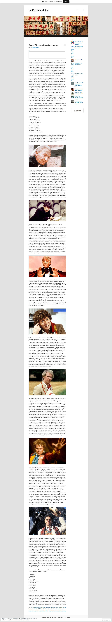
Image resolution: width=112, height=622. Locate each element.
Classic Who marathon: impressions (43, 45)
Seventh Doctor (35, 608)
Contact (44, 35)
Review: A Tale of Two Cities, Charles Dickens (79, 102)
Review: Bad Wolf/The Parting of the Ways (79, 97)
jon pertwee (43, 609)
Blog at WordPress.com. (47, 617)
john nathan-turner (37, 609)
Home (30, 35)
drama (32, 609)
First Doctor (50, 607)
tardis (42, 611)
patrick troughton (49, 609)
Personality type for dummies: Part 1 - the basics (79, 43)
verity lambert (51, 611)
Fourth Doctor (55, 607)
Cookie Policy (26, 619)
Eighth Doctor (39, 607)
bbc (52, 608)
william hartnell (57, 611)
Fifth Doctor (45, 607)
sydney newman (32, 611)
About (34, 35)
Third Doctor (45, 608)
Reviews (39, 35)
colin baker (60, 608)
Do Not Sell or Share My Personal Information (61, 617)
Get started (66, 1)
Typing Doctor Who (79, 59)
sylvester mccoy (38, 611)
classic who (55, 608)
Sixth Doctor (40, 608)
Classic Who (34, 607)
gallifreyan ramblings (39, 10)
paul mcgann (56, 609)
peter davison (61, 609)
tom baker (46, 611)
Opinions (60, 607)
